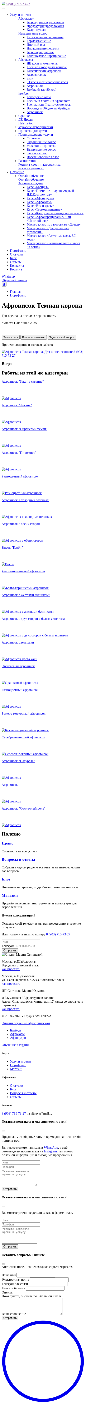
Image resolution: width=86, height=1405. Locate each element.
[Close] (3, 1130)
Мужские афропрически (35, 127)
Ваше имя (9, 1275)
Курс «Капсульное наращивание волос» (55, 213)
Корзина (16, 269)
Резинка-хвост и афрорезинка (39, 164)
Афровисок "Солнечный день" (24, 808)
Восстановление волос (43, 157)
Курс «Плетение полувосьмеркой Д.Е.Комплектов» (50, 192)
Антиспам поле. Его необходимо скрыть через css (37, 1267)
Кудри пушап (36, 29)
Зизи (30, 78)
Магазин (10, 895)
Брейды (23, 93)
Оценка (7, 1292)
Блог (13, 258)
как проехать (11, 969)
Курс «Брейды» (38, 187)
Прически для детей (32, 131)
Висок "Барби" (12, 547)
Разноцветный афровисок (20, 476)
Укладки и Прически (42, 146)
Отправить (10, 1188)
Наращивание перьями (43, 48)
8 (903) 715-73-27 (18, 4)
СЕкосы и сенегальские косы (47, 82)
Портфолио (18, 250)
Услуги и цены (20, 14)
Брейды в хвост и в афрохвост (48, 101)
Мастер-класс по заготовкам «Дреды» (54, 224)
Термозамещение (39, 41)
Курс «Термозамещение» (44, 209)
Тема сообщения (13, 1288)
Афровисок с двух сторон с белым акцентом (33, 618)
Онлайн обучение (31, 175)
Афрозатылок (36, 74)
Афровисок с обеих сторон (21, 524)
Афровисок (35, 112)
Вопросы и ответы (33, 337)
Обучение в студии (15, 1045)
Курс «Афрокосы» (39, 202)
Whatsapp (8, 276)
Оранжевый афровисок (18, 666)
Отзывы (16, 262)
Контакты (17, 265)
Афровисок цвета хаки (18, 642)
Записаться (10, 337)
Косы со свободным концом (47, 67)
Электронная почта (15, 1279)
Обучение (17, 172)
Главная (15, 291)
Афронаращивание (40, 52)
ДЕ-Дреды (25, 119)
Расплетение (27, 160)
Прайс (7, 843)
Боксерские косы (39, 97)
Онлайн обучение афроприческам (26, 1023)
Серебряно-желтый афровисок (23, 737)
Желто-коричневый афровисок (23, 571)
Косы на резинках (31, 168)
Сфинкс (24, 116)
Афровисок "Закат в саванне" (23, 381)
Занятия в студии (30, 183)
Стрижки (33, 138)
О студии (16, 254)
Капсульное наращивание (45, 37)
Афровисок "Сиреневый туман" (24, 429)
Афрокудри (26, 18)
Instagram (50, 1151)
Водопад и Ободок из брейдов (48, 108)
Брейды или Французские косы (49, 104)
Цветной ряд (36, 44)
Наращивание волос (32, 33)
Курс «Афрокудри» (40, 198)
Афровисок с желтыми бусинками (26, 595)
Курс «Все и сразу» (40, 205)
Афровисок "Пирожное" (19, 452)
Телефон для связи (15, 1284)
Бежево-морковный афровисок (24, 713)
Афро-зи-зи (35, 86)
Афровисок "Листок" (17, 405)
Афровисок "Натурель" (18, 761)
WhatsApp (51, 1147)
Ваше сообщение (14, 1314)
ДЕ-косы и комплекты (42, 63)
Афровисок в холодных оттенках (25, 500)
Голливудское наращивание (46, 56)
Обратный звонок (14, 280)
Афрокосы (25, 59)
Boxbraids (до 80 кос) (41, 89)
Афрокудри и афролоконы (45, 22)
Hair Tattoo (25, 123)
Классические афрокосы (44, 71)
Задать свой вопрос (62, 337)
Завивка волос (37, 153)
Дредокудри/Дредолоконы (45, 26)
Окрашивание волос (41, 142)
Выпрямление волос (41, 149)
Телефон (8, 946)
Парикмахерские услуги (35, 134)
